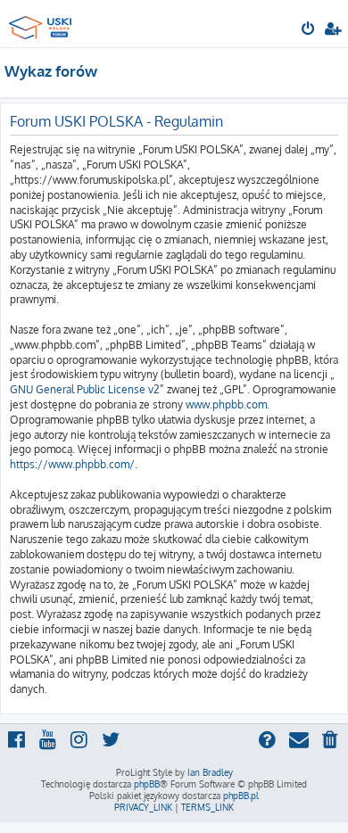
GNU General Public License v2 (85, 389)
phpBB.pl (241, 795)
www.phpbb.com (226, 404)
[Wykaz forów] (43, 22)
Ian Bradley (210, 772)
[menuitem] (309, 30)
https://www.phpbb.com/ (72, 464)
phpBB (147, 784)
